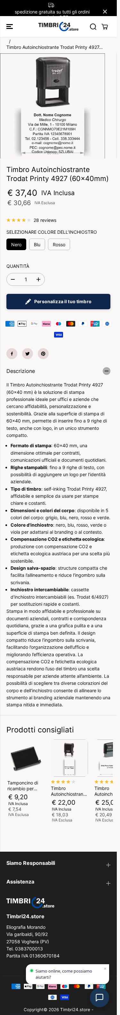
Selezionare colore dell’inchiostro (51, 232)
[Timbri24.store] (58, 26)
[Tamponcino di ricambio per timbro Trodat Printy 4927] (25, 758)
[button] (10, 26)
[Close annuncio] (105, 11)
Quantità (17, 266)
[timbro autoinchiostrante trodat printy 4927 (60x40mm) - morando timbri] (52, 106)
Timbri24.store (75, 1009)
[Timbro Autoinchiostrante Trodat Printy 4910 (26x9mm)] (69, 758)
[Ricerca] (93, 26)
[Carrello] (104, 26)
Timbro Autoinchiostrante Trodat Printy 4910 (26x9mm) (69, 791)
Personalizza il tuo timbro (63, 301)
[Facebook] (11, 353)
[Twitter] (27, 353)
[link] (58, 902)
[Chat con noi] (99, 997)
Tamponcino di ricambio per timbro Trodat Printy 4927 (22, 786)
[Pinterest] (43, 353)
